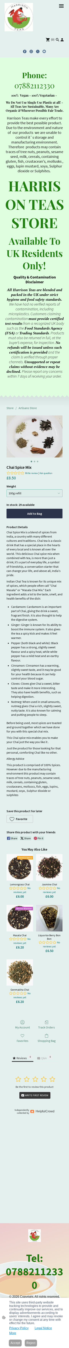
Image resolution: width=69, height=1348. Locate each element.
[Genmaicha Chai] (20, 972)
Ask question (45, 473)
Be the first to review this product (34, 1087)
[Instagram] (31, 51)
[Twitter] (37, 51)
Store (10, 408)
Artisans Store (28, 408)
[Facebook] (24, 51)
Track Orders (46, 1027)
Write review (31, 473)
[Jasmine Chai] (49, 867)
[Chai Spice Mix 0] (34, 436)
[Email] (44, 51)
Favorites (22, 1041)
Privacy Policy (19, 1328)
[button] (57, 39)
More (12, 1333)
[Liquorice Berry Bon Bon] (49, 918)
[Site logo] (19, 17)
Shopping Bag (47, 1041)
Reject (30, 1343)
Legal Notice (43, 1328)
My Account (22, 1027)
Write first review (36, 1095)
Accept (15, 1343)
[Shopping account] (62, 39)
